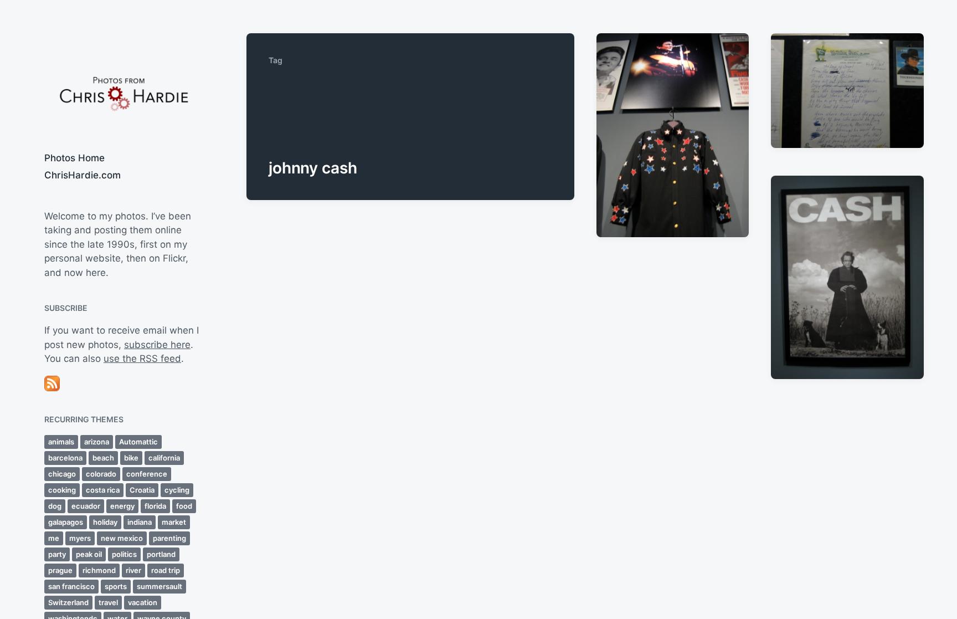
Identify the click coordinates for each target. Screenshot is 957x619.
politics (124, 554)
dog (54, 506)
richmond (99, 570)
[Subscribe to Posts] (123, 383)
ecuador (85, 506)
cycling (176, 489)
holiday (105, 522)
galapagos (65, 522)
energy (122, 506)
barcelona (65, 457)
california (164, 457)
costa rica (103, 489)
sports (116, 586)
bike (131, 457)
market (174, 522)
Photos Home (74, 157)
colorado (101, 473)
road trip (165, 570)
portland (161, 554)
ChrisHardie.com (82, 175)
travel (108, 602)
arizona (96, 441)
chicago (62, 473)
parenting (169, 538)
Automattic (138, 441)
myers (80, 538)
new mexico (122, 538)
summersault (159, 586)
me (53, 538)
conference (146, 473)
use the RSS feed (142, 358)
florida (155, 506)
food (184, 506)
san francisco (71, 586)
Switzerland (68, 602)
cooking (62, 489)
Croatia (142, 489)
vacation (142, 602)
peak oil (89, 554)
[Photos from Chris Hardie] (123, 92)
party (57, 554)
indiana (139, 522)
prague (60, 570)
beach (103, 457)
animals (61, 441)
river (133, 570)
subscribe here (157, 344)
